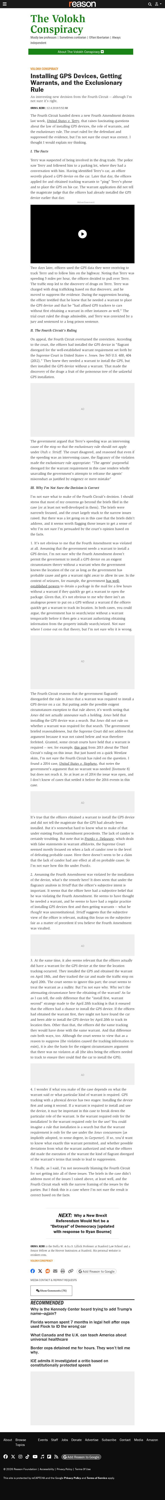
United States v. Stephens (78, 764)
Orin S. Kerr (38, 108)
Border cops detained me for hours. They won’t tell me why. (80, 1350)
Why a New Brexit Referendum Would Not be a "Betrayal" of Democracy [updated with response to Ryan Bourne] (82, 1223)
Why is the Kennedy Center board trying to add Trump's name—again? (81, 1311)
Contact (125, 1440)
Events (43, 1440)
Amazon (152, 1440)
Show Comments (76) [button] (53, 1290)
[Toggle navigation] (4, 4)
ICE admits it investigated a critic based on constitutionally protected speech (69, 1363)
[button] (158, 4)
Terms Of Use (83, 1469)
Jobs (64, 1440)
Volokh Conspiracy (44, 68)
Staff (54, 1440)
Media (138, 1440)
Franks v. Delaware (99, 839)
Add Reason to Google (98, 1271)
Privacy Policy (64, 1469)
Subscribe (109, 1440)
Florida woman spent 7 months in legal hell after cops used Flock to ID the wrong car (80, 1324)
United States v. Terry (63, 121)
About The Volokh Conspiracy (79, 52)
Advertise (91, 1440)
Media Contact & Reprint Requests (54, 1280)
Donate (76, 1440)
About (7, 1440)
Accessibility (47, 1469)
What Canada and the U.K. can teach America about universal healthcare (78, 1337)
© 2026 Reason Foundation (20, 1469)
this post (80, 747)
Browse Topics (20, 1442)
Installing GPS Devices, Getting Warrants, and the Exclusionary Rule (76, 82)
